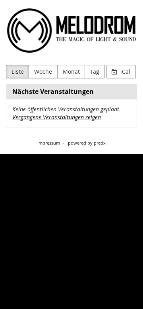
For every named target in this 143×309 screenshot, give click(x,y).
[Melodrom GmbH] (71, 30)
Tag (94, 71)
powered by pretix (87, 143)
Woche (43, 71)
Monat (71, 71)
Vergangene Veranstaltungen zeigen (56, 117)
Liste (18, 71)
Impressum (48, 143)
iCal (124, 71)
